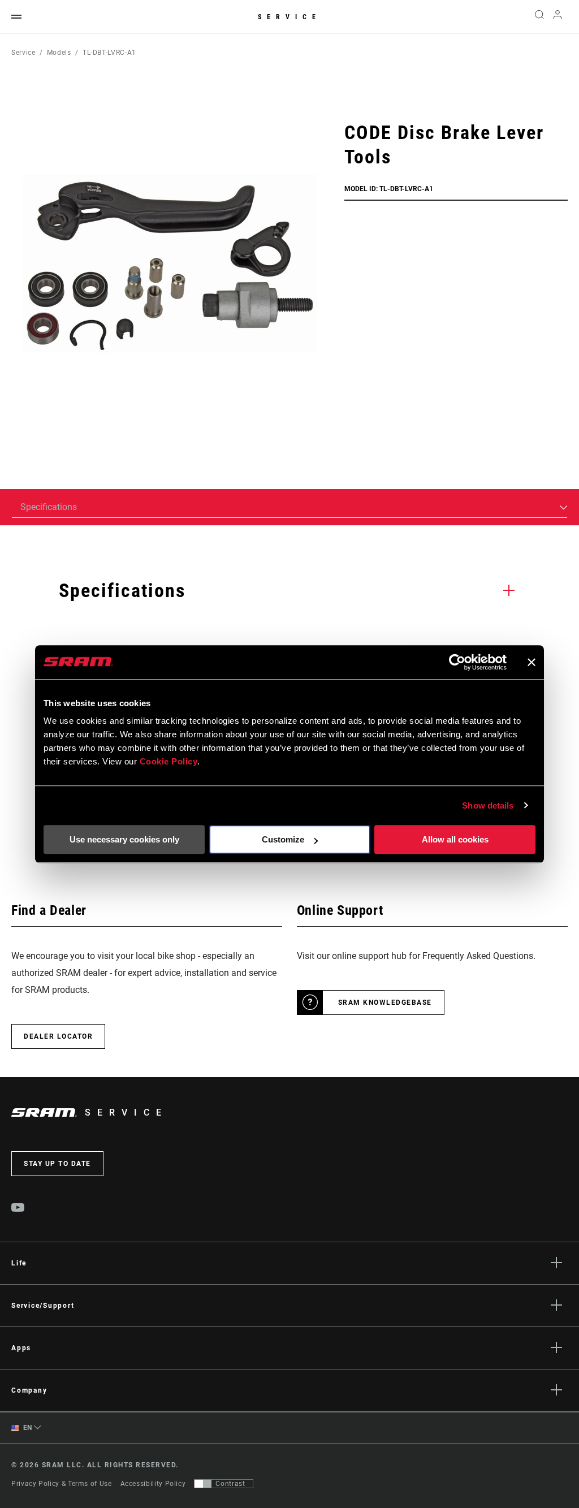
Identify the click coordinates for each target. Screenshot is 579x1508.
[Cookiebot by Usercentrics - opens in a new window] (457, 662)
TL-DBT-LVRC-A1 (109, 53)
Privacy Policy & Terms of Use (61, 1484)
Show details (487, 805)
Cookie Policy (169, 761)
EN (26, 1428)
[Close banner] (531, 662)
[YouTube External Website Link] (18, 1209)
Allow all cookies (455, 839)
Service (289, 17)
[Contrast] (203, 1484)
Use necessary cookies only (124, 839)
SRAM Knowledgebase (385, 1002)
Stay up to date (57, 1164)
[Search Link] (539, 17)
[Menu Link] (16, 17)
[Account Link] (557, 17)
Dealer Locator (58, 1036)
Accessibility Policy (153, 1484)
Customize (283, 839)
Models (59, 53)
